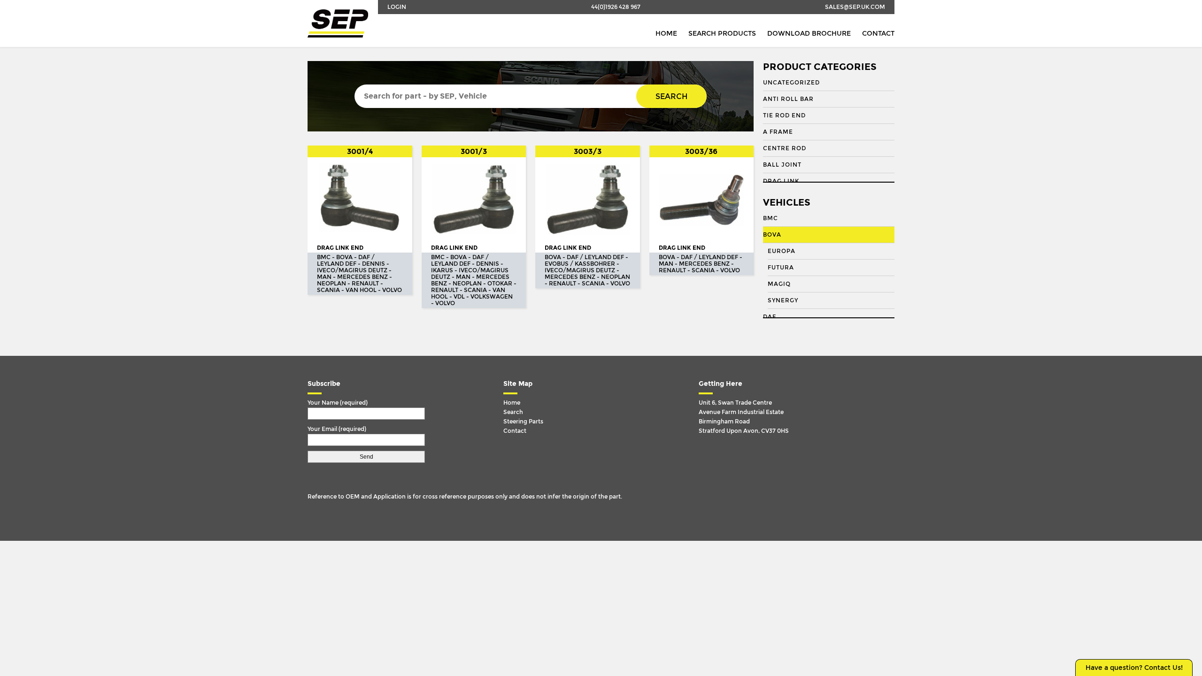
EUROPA (781, 251)
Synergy (783, 300)
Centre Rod (784, 148)
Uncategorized (791, 82)
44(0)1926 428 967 (615, 7)
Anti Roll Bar (788, 99)
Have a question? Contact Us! (1134, 668)
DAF (769, 317)
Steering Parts (523, 421)
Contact (878, 34)
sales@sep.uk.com (855, 7)
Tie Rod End (784, 115)
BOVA (772, 234)
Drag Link (781, 181)
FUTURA (781, 267)
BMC (770, 218)
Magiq (779, 284)
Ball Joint (782, 164)
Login (396, 7)
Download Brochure (809, 34)
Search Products (722, 34)
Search (671, 96)
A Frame (778, 132)
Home (666, 34)
